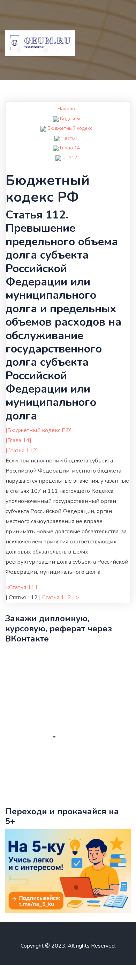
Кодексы (70, 118)
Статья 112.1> (60, 597)
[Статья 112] (22, 450)
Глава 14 (70, 147)
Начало (66, 108)
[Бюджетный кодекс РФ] (39, 430)
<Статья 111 (22, 587)
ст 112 (69, 157)
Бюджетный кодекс (69, 128)
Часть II (69, 138)
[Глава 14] (18, 440)
